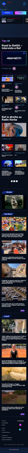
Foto (3, 430)
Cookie (18, 444)
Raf (16, 155)
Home (3, 9)
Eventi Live (4, 435)
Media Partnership (6, 439)
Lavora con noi (6, 432)
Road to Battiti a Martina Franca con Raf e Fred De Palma (7, 90)
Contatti (22, 444)
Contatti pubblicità (7, 437)
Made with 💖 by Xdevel (14, 449)
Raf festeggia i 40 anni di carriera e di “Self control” (7, 109)
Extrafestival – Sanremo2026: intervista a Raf (18, 91)
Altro (22, 310)
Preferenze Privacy (12, 444)
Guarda (20, 12)
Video (3, 428)
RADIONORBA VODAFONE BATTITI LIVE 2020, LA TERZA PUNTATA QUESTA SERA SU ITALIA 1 (7, 173)
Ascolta (7, 12)
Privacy (5, 444)
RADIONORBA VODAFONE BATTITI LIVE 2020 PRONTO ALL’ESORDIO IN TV (19, 173)
